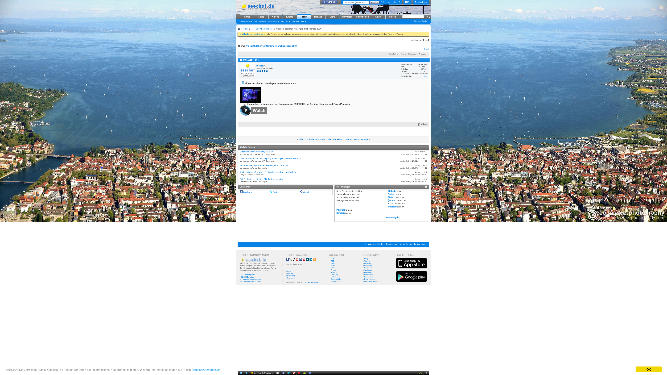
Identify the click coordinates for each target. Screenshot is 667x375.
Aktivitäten (346, 17)
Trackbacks (393, 207)
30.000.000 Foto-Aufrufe (251, 282)
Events (289, 17)
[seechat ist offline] (248, 70)
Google (306, 192)
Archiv (413, 244)
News (333, 263)
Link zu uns (335, 277)
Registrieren (421, 2)
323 (425, 76)
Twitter (276, 192)
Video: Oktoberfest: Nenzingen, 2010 (257, 152)
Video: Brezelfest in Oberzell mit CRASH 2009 (347, 139)
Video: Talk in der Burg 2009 (312, 139)
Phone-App (368, 272)
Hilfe (407, 2)
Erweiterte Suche (420, 21)
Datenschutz (336, 279)
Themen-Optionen (408, 54)
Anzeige (422, 54)
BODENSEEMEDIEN (312, 283)
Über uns (334, 275)
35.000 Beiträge (247, 277)
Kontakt (368, 244)
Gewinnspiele (362, 17)
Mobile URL (368, 275)
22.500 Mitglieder (248, 275)
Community (272, 21)
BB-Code (392, 191)
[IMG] (390, 197)
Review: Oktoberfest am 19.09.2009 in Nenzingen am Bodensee (269, 172)
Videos (275, 17)
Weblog (334, 272)
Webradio (368, 268)
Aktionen (284, 21)
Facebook (247, 192)
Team (333, 266)
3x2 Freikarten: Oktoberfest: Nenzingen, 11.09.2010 (264, 165)
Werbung (291, 276)
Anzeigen (367, 263)
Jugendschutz (336, 281)
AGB (332, 261)
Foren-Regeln (392, 217)
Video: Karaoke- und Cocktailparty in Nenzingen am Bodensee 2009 (271, 158)
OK (649, 369)
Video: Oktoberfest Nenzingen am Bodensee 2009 (271, 46)
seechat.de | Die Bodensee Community (390, 244)
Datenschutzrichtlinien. (206, 369)
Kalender (262, 21)
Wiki (333, 268)
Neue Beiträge (246, 21)
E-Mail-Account (370, 279)
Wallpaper (368, 270)
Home (247, 17)
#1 (426, 60)
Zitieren (424, 125)
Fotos (261, 17)
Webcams (368, 266)
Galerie (392, 17)
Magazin (318, 17)
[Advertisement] (333, 231)
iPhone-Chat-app (370, 281)
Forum (304, 17)
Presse (333, 270)
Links (332, 17)
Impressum (291, 278)
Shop (366, 259)
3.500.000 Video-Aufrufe (251, 279)
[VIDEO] (391, 200)
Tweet (426, 49)
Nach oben (422, 244)
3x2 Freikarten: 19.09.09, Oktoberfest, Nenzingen (262, 179)
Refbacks (340, 213)
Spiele (378, 17)
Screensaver (368, 277)
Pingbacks (340, 210)
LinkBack (392, 54)
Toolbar (367, 261)
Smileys (391, 194)
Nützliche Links (298, 21)
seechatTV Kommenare (262, 29)
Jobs (289, 271)
